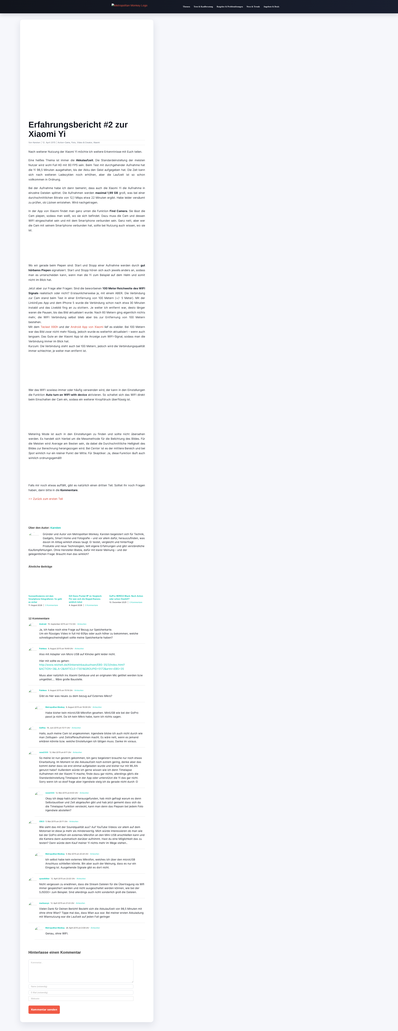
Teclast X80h (49, 326)
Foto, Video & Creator (81, 142)
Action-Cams (64, 142)
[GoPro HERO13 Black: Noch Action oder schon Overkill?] (127, 573)
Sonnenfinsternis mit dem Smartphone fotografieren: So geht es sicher (45, 599)
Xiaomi (96, 142)
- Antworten (81, 624)
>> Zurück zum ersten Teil (45, 498)
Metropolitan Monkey (55, 707)
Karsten (36, 142)
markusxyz (44, 903)
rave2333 (43, 752)
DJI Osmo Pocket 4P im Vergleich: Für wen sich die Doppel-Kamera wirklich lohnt (85, 599)
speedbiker (44, 878)
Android (42, 624)
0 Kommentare (51, 605)
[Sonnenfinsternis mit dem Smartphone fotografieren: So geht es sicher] (46, 573)
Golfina (42, 728)
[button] (283, 6)
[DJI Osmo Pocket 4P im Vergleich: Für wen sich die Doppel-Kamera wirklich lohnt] (87, 573)
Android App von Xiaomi (87, 326)
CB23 (41, 821)
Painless (43, 648)
